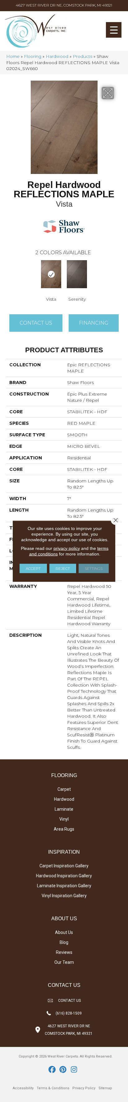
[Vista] (51, 274)
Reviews (64, 952)
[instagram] (74, 1070)
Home (13, 56)
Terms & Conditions (53, 1088)
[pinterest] (63, 1070)
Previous (9, 274)
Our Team (64, 962)
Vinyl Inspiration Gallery (64, 895)
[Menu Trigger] (113, 30)
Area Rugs (64, 829)
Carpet (64, 789)
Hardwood (57, 56)
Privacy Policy (83, 1088)
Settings (94, 568)
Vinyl (64, 819)
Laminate (64, 809)
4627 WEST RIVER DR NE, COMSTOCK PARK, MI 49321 (64, 5)
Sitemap (105, 1088)
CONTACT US (69, 1000)
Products (82, 56)
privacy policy (66, 548)
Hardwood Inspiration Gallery (64, 875)
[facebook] (52, 1070)
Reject (63, 568)
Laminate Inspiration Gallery (64, 885)
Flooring (32, 56)
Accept (33, 568)
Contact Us (36, 323)
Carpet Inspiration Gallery (64, 865)
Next (118, 274)
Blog (64, 942)
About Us (64, 932)
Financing (93, 323)
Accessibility (23, 1088)
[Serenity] (77, 274)
